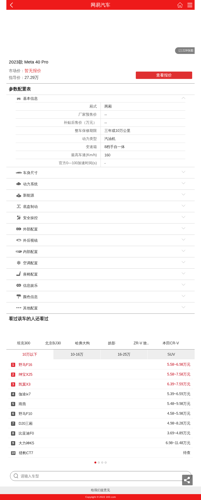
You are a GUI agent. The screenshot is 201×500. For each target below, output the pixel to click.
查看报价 (164, 75)
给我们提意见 (100, 490)
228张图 (184, 51)
